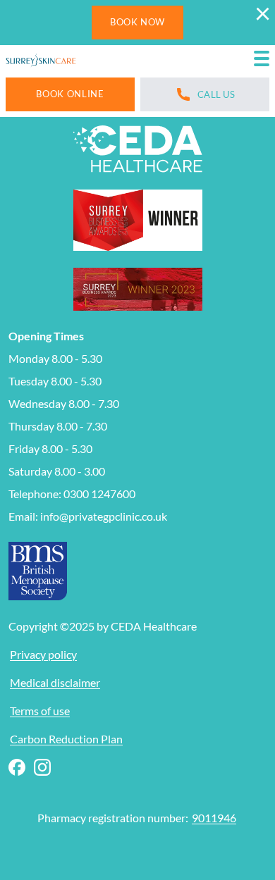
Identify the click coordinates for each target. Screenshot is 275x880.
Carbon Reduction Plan (66, 738)
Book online (70, 93)
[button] (261, 61)
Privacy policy (43, 654)
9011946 (214, 817)
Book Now (137, 21)
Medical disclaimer (55, 682)
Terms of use (40, 710)
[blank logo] (41, 61)
